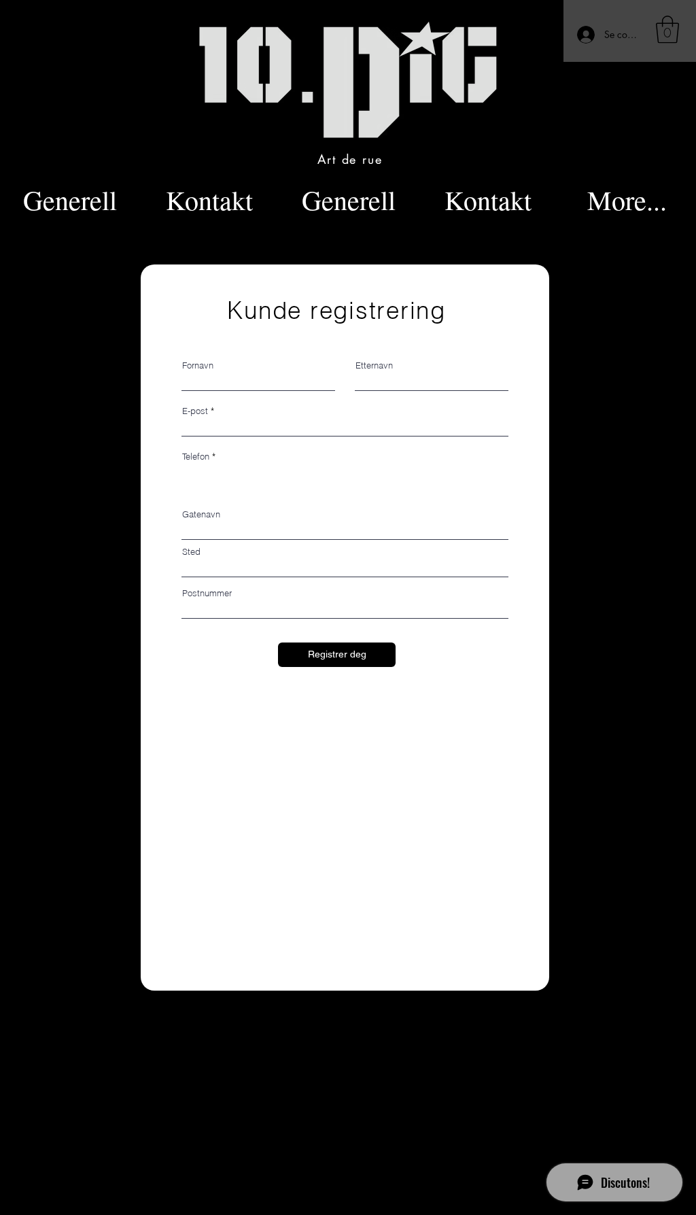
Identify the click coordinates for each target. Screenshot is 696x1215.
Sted (191, 551)
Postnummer (207, 593)
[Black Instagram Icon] (530, 1156)
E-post (195, 411)
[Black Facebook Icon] (507, 1156)
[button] (667, 29)
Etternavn (374, 365)
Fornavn (197, 365)
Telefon (195, 456)
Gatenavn (201, 514)
